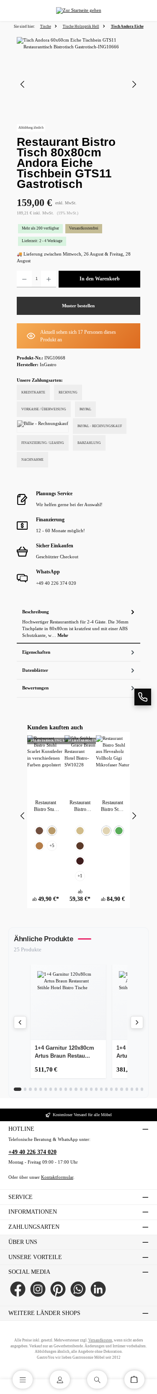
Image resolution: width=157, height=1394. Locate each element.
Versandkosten (100, 1340)
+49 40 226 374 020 (32, 1152)
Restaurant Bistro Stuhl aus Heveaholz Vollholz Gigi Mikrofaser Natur (113, 806)
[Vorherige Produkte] (20, 1022)
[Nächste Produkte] (137, 1022)
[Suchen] (97, 1379)
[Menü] (23, 1379)
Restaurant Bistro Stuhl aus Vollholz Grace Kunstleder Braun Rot (79, 806)
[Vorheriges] (23, 84)
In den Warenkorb (100, 279)
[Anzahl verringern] (24, 279)
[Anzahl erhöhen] (48, 279)
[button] (142, 697)
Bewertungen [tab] (35, 688)
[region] (78, 84)
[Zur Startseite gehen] (78, 10)
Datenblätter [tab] (35, 670)
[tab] (78, 623)
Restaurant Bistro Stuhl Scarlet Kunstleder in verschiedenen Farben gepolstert (45, 806)
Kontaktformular (57, 1177)
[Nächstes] (134, 84)
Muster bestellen (78, 306)
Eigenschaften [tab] (36, 652)
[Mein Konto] (60, 1379)
